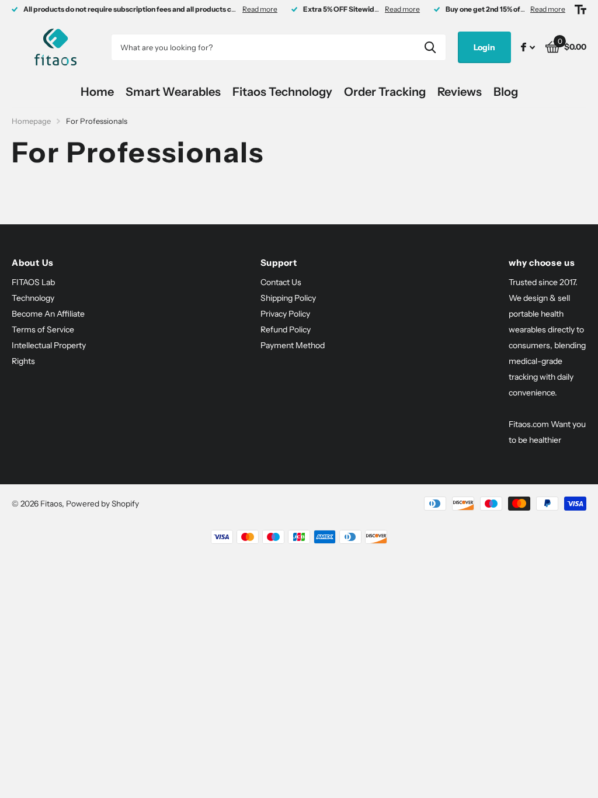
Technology (33, 298)
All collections (173, 92)
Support (278, 262)
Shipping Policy (288, 298)
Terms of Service (43, 329)
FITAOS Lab (33, 282)
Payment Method (292, 345)
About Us (33, 262)
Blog (505, 92)
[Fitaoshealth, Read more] (528, 47)
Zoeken (430, 47)
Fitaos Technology (282, 92)
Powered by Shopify (102, 503)
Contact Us (280, 282)
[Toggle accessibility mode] (580, 9)
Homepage (31, 121)
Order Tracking (385, 92)
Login (484, 47)
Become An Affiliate (48, 313)
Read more (259, 9)
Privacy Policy (285, 313)
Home (97, 92)
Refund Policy (285, 329)
